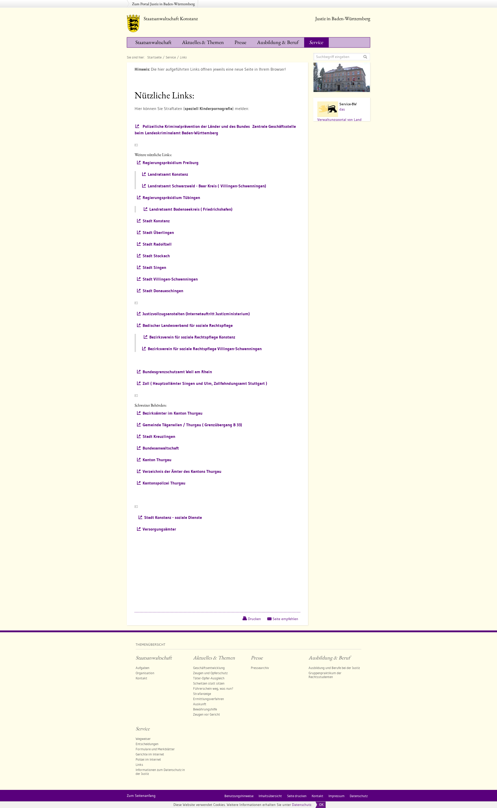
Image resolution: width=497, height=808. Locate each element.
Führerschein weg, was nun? (213, 688)
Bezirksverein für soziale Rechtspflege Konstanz (192, 337)
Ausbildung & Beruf (277, 42)
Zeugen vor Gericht (206, 714)
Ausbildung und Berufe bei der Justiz (334, 668)
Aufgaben (142, 668)
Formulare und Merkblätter (155, 749)
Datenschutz (301, 804)
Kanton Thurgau (157, 459)
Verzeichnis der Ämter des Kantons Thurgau (182, 471)
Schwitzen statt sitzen (208, 683)
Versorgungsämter (159, 529)
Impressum (336, 796)
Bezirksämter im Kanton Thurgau (172, 413)
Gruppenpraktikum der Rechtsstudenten (325, 675)
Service (316, 42)
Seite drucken (296, 796)
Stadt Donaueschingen (163, 290)
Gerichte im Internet (150, 754)
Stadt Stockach (156, 256)
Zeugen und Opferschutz (210, 673)
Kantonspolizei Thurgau (164, 483)
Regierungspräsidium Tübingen (171, 197)
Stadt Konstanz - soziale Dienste (173, 517)
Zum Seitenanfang (141, 795)
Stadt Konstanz (156, 221)
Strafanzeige (202, 694)
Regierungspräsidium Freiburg (171, 162)
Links (139, 764)
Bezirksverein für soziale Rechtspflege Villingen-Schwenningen (205, 348)
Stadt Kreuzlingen (159, 436)
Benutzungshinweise (238, 796)
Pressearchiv (260, 668)
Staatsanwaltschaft (153, 42)
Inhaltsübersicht (270, 796)
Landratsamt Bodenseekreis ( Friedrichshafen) (190, 209)
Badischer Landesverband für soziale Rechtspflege (188, 325)
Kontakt (141, 678)
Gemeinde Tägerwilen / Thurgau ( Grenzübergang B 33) (192, 425)
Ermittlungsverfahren (208, 699)
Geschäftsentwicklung (209, 668)
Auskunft (199, 704)
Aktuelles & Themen (203, 42)
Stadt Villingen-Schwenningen (170, 279)
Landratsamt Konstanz (168, 174)
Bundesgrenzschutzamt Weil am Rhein (177, 371)
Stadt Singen (154, 267)
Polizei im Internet (148, 759)
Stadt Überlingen (158, 232)
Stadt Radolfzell (157, 244)
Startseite (154, 57)
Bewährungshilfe (205, 709)
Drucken (254, 618)
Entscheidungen (147, 744)
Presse (240, 42)
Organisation (145, 673)
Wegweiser (143, 739)
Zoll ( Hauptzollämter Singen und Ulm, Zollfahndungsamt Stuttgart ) (205, 383)
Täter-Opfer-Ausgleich (208, 678)
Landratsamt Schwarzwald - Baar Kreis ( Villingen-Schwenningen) (207, 186)
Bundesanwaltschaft (161, 448)
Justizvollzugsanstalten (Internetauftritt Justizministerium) (196, 314)
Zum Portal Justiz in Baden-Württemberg (163, 3)
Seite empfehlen (285, 618)
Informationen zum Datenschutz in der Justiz (160, 772)
